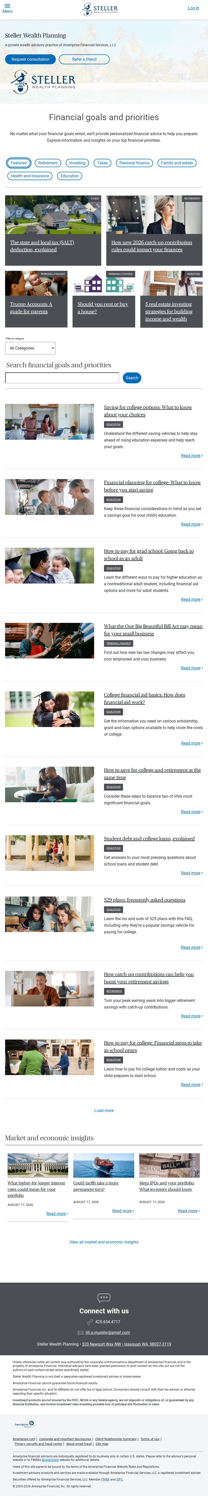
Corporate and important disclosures (65, 1439)
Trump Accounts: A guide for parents (31, 308)
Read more (190, 455)
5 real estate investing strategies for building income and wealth (169, 312)
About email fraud (79, 1444)
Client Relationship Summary (115, 1439)
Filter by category (15, 338)
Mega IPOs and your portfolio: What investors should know (167, 1186)
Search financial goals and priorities (58, 365)
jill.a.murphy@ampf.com (108, 1332)
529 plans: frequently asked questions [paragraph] (144, 900)
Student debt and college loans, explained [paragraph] (149, 838)
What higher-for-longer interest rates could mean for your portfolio (36, 1189)
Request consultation (30, 59)
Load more (104, 1110)
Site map (102, 1444)
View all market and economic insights (104, 1242)
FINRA (105, 1479)
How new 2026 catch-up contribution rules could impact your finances (151, 246)
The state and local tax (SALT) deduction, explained (42, 246)
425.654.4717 (107, 1321)
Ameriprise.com (24, 1439)
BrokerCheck (50, 1460)
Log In (193, 8)
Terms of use (150, 1439)
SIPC (119, 1479)
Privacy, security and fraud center (38, 1444)
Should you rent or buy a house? (103, 308)
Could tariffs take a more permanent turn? (95, 1186)
